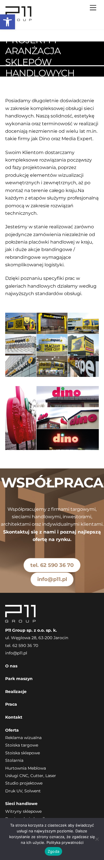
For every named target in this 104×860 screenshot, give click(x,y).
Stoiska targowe (21, 745)
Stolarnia (14, 760)
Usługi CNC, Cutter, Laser (30, 775)
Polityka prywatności (65, 842)
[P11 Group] (18, 19)
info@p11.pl (52, 579)
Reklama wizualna (23, 737)
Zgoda (53, 851)
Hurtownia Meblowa (25, 768)
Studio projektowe (23, 783)
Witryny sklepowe (23, 811)
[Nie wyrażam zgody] (97, 839)
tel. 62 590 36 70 (52, 565)
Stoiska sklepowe (22, 752)
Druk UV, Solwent (23, 790)
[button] (7, 21)
